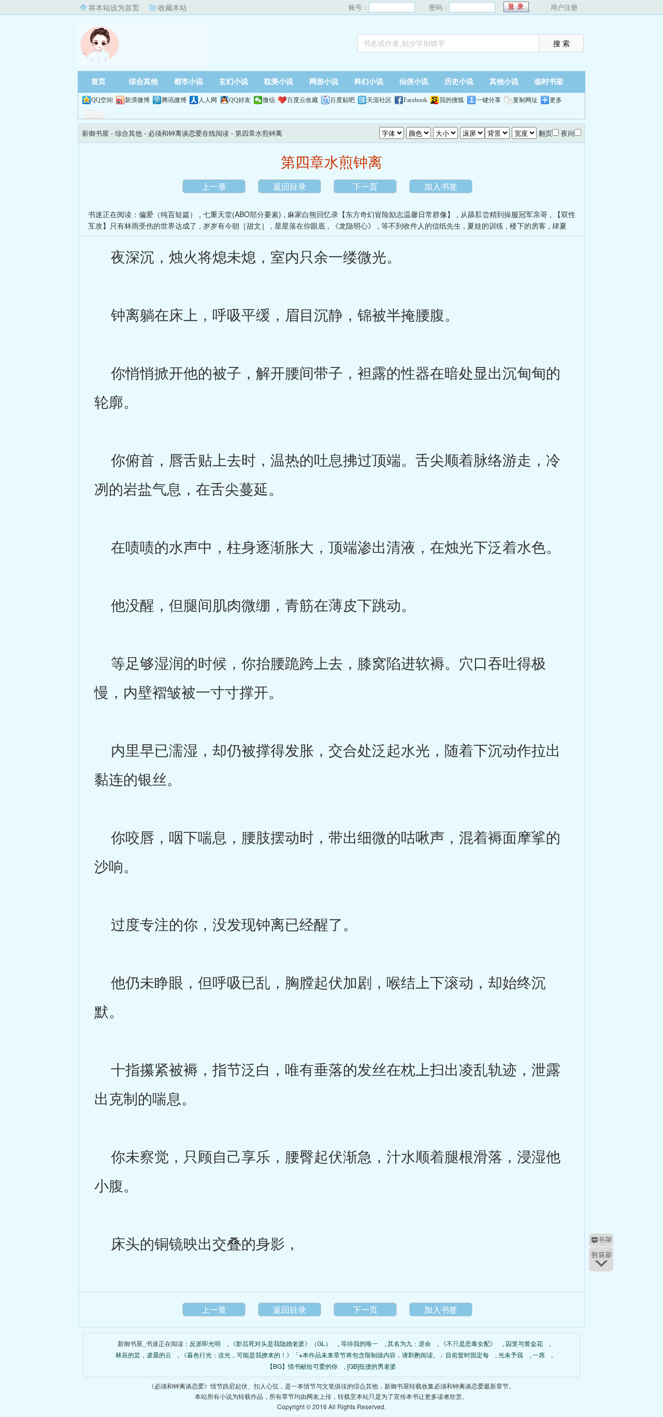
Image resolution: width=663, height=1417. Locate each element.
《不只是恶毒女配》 (468, 1343)
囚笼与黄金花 (524, 1343)
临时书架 (549, 82)
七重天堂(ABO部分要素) (242, 214)
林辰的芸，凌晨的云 (143, 1354)
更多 (556, 100)
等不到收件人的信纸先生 (421, 225)
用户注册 (564, 7)
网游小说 (323, 82)
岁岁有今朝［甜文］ (235, 225)
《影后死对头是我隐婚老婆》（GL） (281, 1343)
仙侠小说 (413, 82)
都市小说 (188, 82)
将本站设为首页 (114, 7)
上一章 (213, 186)
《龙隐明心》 (353, 225)
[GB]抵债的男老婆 (371, 1366)
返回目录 (289, 186)
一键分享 (488, 100)
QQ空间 (102, 100)
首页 (98, 82)
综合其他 (143, 82)
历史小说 (458, 82)
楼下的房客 (528, 225)
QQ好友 (240, 100)
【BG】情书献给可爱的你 (302, 1366)
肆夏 (559, 225)
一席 (538, 1354)
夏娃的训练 (485, 225)
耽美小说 (278, 82)
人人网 (207, 100)
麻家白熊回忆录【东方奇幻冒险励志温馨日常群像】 (370, 214)
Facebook (415, 100)
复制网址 (525, 100)
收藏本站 (172, 7)
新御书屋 (142, 44)
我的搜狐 (451, 100)
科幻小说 (368, 82)
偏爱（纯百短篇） (168, 214)
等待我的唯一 (359, 1343)
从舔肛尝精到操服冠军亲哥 (503, 214)
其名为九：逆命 (409, 1343)
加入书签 (440, 186)
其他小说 (503, 82)
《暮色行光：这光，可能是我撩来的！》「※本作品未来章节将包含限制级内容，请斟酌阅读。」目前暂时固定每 (335, 1354)
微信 (269, 100)
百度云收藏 (302, 100)
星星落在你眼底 (300, 225)
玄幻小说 (233, 82)
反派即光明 (205, 1343)
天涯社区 (379, 100)
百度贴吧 (342, 100)
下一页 (365, 186)
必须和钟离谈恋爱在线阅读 (188, 133)
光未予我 (510, 1354)
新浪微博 (137, 100)
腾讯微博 (174, 100)
